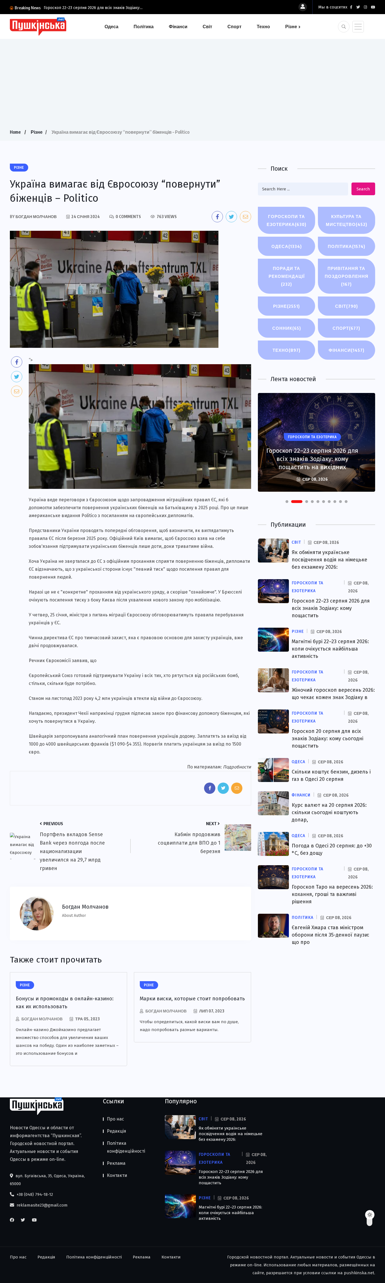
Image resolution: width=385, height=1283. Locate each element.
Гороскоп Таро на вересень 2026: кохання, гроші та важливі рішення (332, 894)
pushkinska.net (359, 1272)
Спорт (234, 26)
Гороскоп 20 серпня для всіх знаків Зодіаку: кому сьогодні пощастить (327, 738)
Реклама (116, 1163)
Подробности (237, 767)
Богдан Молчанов (42, 1018)
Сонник (286, 328)
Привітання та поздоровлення (346, 276)
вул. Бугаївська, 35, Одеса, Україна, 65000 (47, 1179)
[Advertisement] (192, 85)
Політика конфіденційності (126, 1147)
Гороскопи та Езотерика (286, 220)
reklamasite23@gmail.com (42, 1205)
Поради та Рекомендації (287, 276)
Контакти (117, 1175)
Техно (263, 26)
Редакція (116, 1131)
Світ (207, 26)
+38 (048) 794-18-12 (34, 1194)
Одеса (111, 26)
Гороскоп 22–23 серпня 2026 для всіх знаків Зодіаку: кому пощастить (331, 608)
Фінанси (178, 26)
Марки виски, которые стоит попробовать (192, 999)
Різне (291, 26)
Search (363, 189)
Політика (144, 26)
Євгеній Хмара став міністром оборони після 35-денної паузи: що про (330, 934)
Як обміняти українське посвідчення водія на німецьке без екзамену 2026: (329, 559)
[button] (287, 501)
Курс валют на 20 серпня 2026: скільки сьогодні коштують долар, (329, 812)
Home (15, 132)
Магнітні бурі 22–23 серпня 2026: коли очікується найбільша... (100, 7)
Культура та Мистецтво (346, 220)
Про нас (115, 1119)
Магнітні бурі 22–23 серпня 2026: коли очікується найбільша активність (312, 459)
